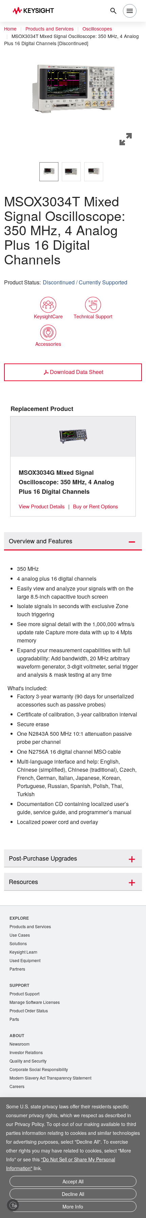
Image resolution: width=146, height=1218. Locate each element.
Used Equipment (26, 994)
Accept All (73, 1184)
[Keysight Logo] (35, 11)
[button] (73, 90)
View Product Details (43, 506)
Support (20, 1019)
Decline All (73, 1195)
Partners (18, 1003)
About (17, 1070)
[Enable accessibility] (13, 1205)
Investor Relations (27, 1088)
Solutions (19, 976)
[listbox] (73, 171)
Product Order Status (30, 1045)
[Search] (113, 11)
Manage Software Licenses (36, 1036)
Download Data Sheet (77, 371)
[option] (48, 171)
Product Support (26, 1028)
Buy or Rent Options (100, 506)
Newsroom (20, 1079)
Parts (15, 1054)
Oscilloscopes (101, 29)
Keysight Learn (24, 985)
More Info (73, 1207)
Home (10, 29)
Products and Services (51, 29)
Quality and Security (29, 1097)
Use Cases (20, 967)
